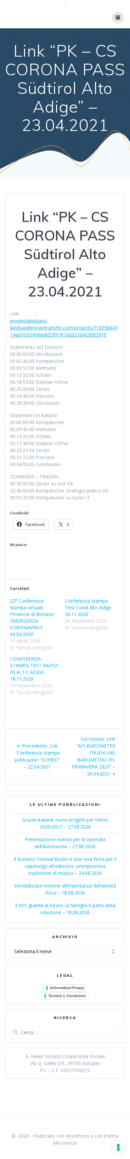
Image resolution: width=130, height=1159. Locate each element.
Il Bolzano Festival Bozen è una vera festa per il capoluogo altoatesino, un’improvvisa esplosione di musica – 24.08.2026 (65, 866)
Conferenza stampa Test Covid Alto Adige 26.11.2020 (88, 607)
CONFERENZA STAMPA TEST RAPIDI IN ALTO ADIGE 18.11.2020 (34, 669)
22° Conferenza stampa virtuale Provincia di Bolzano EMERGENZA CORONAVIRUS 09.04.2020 (32, 617)
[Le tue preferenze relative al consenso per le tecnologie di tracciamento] (118, 1147)
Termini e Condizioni (67, 995)
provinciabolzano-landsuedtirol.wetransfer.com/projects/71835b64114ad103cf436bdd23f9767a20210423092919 (64, 327)
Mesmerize (65, 1143)
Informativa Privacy (67, 987)
